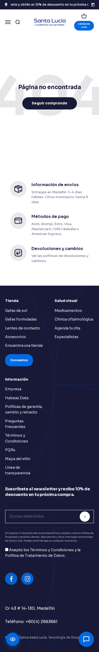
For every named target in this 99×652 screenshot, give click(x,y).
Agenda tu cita (67, 328)
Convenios (19, 360)
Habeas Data (16, 398)
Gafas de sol (16, 310)
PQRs (10, 450)
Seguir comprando (49, 103)
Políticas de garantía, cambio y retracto (24, 409)
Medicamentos (68, 310)
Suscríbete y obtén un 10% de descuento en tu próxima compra (49, 4)
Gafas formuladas (21, 319)
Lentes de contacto (22, 328)
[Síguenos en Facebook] (11, 579)
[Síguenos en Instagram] (27, 579)
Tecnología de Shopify (65, 637)
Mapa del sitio (17, 458)
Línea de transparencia (17, 470)
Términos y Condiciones (16, 438)
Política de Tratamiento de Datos (35, 555)
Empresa (13, 389)
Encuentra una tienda (24, 345)
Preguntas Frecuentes (15, 424)
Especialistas (66, 337)
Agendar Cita (84, 26)
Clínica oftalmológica (74, 319)
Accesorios (15, 337)
